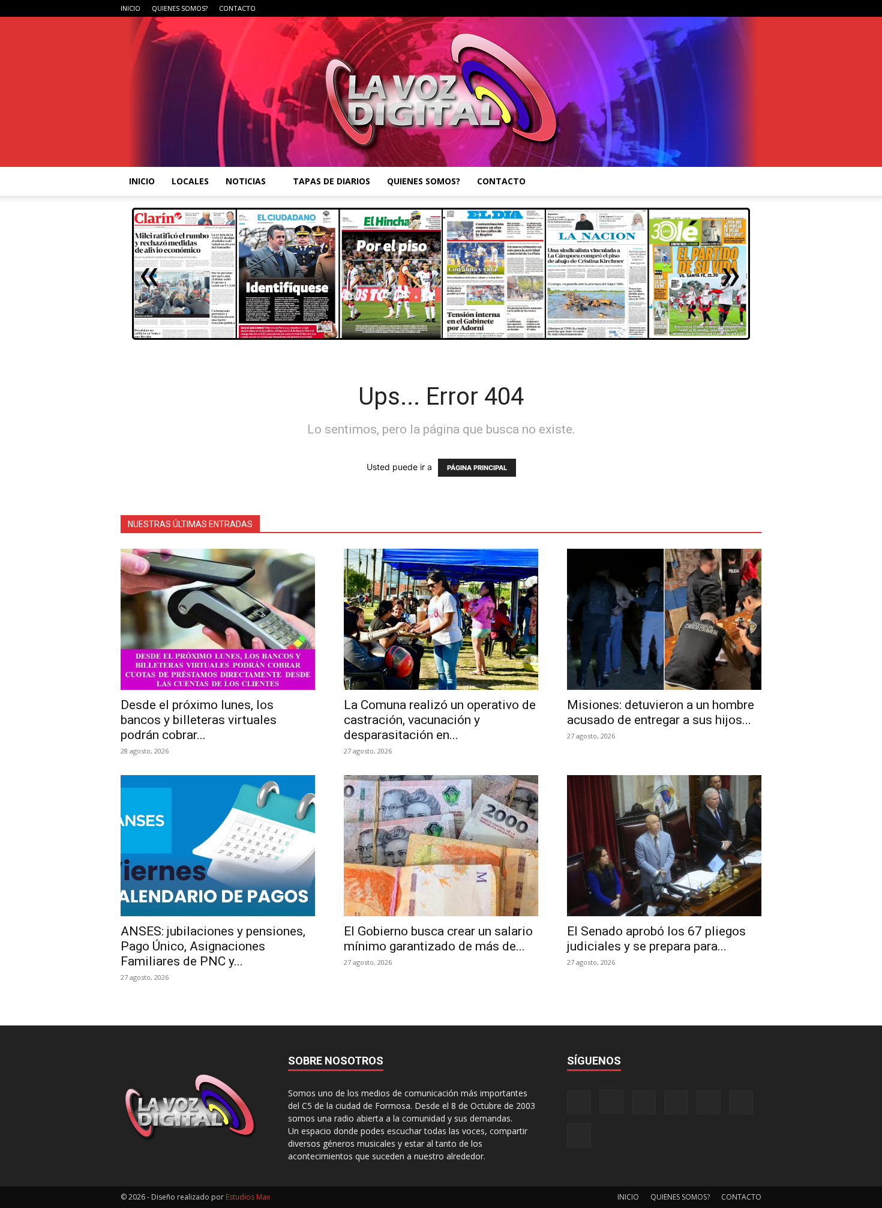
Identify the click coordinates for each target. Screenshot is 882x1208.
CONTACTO (237, 8)
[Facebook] (634, 8)
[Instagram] (653, 8)
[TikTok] (693, 8)
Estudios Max (248, 1197)
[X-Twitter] (713, 8)
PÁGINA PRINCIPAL (477, 468)
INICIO (130, 8)
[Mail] (673, 8)
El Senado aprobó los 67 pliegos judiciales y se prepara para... (656, 938)
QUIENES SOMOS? (180, 8)
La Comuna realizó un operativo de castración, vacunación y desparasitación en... (440, 720)
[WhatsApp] (733, 8)
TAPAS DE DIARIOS (331, 181)
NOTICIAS (246, 181)
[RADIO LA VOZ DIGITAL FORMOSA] (441, 92)
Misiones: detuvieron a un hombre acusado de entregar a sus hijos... (660, 712)
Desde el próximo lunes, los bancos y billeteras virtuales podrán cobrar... (199, 720)
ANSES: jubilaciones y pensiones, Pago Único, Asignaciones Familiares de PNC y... (213, 946)
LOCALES (190, 181)
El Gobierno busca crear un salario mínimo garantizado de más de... (438, 938)
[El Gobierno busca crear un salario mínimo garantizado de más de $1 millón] (441, 845)
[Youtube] (752, 8)
